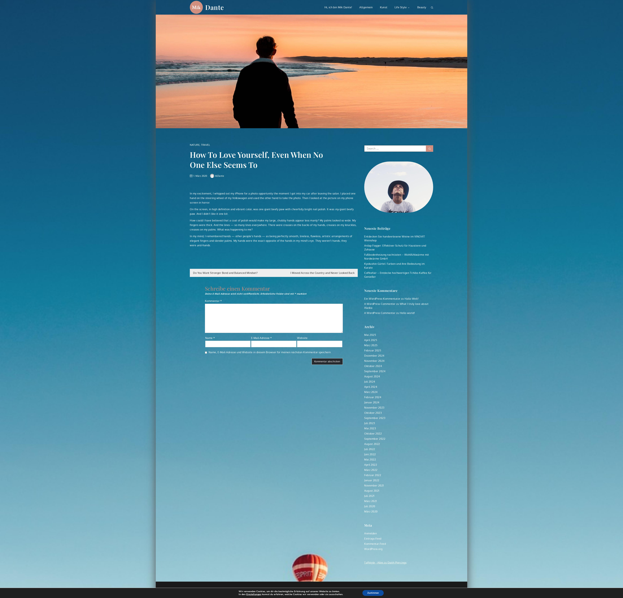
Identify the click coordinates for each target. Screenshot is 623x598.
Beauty (421, 7)
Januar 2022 (371, 480)
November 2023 (374, 407)
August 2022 (372, 444)
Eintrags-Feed (372, 538)
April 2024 (370, 386)
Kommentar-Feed (375, 543)
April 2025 (370, 340)
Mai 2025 (370, 334)
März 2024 (371, 392)
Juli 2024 (369, 381)
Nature (195, 144)
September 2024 (374, 371)
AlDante (219, 175)
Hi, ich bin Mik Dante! (338, 7)
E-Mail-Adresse (261, 338)
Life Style (401, 7)
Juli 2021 (369, 496)
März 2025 (371, 345)
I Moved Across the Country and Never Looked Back (322, 272)
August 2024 (372, 376)
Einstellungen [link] (253, 594)
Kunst (383, 7)
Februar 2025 (372, 350)
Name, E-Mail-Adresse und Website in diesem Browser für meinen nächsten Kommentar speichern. (270, 352)
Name (210, 338)
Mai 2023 (370, 428)
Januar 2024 (371, 402)
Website (302, 338)
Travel (205, 144)
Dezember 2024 (374, 355)
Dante (214, 7)
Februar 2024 (372, 397)
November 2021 (374, 485)
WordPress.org (373, 549)
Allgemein (366, 7)
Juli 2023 (369, 423)
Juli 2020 (369, 506)
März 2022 (371, 470)
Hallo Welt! (412, 298)
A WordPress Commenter (380, 303)
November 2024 (374, 360)
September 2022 (374, 438)
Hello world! (407, 313)
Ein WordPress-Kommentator (382, 298)
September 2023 (374, 418)
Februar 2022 (372, 475)
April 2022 (370, 464)
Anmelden (370, 533)
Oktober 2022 (373, 433)
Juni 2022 (370, 454)
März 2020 (371, 511)
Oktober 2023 (373, 412)
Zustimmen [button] (373, 592)
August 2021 (371, 490)
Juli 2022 (369, 449)
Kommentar (213, 301)
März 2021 (370, 501)
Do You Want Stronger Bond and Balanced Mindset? (225, 272)
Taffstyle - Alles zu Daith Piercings (385, 562)
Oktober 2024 (373, 366)
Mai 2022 (370, 459)
